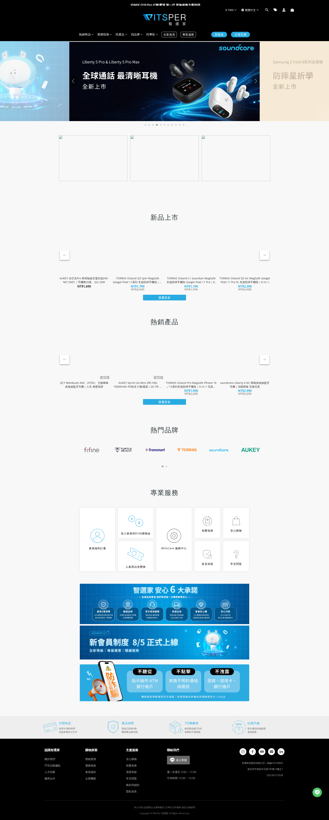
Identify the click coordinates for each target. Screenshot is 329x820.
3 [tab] (153, 125)
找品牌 (135, 34)
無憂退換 (131, 765)
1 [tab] (145, 125)
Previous (73, 81)
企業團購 (90, 778)
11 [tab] (183, 125)
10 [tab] (180, 125)
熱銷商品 (85, 34)
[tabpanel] (164, 81)
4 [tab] (157, 125)
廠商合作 (50, 778)
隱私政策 (131, 791)
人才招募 (50, 772)
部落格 (219, 34)
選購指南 (103, 34)
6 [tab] (164, 125)
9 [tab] (176, 125)
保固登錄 (131, 772)
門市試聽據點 (53, 765)
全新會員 (169, 34)
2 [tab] (149, 125)
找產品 (120, 34)
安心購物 (131, 759)
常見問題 (131, 778)
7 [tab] (168, 125)
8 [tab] (172, 125)
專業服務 (188, 34)
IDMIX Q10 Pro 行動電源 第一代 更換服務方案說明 (165, 5)
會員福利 (90, 772)
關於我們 (50, 759)
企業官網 (240, 34)
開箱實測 (90, 759)
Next (256, 81)
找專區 (150, 34)
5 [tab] (161, 125)
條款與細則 (132, 785)
